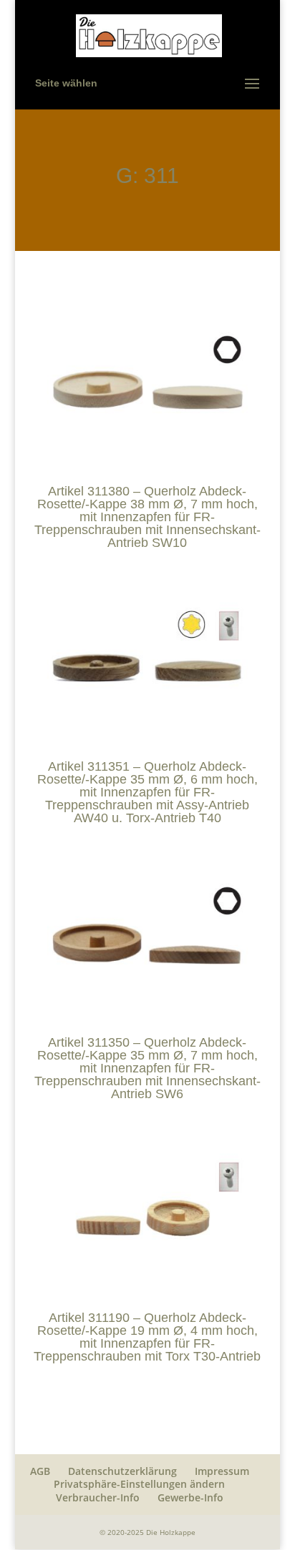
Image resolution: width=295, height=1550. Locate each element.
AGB (40, 1471)
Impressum (222, 1471)
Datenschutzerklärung (122, 1471)
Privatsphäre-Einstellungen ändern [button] (139, 1484)
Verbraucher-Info (98, 1497)
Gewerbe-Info (190, 1497)
